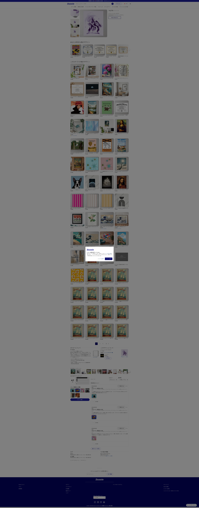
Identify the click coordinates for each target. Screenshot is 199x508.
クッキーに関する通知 (107, 253)
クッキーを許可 (109, 258)
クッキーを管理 (101, 258)
